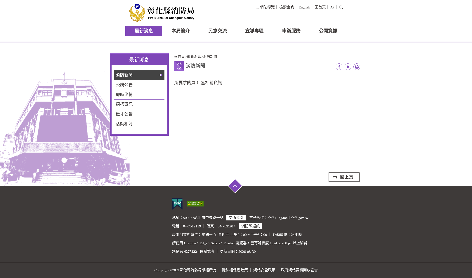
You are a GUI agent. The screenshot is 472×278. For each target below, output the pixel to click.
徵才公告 (124, 114)
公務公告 (124, 85)
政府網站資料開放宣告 (299, 270)
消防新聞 (124, 75)
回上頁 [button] (346, 177)
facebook (339, 66)
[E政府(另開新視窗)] (177, 204)
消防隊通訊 (250, 226)
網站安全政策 (264, 270)
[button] (332, 7)
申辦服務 (291, 30)
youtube (348, 66)
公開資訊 (328, 30)
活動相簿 (124, 124)
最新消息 (144, 30)
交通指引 (236, 218)
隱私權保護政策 (235, 270)
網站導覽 (267, 7)
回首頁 (320, 7)
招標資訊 (124, 104)
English (304, 7)
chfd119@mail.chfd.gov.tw (288, 218)
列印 (356, 66)
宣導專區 (254, 30)
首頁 (181, 57)
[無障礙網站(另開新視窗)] (195, 203)
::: (257, 7)
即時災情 (124, 94)
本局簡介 (180, 30)
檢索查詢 (286, 7)
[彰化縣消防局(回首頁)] (161, 13)
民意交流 (217, 30)
